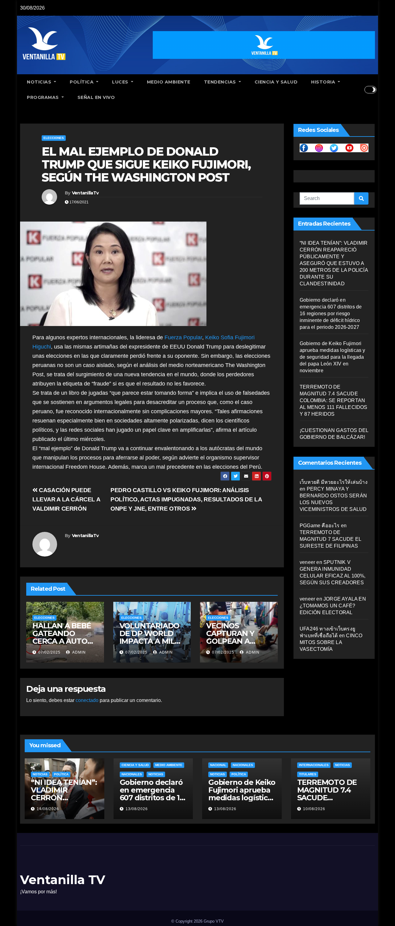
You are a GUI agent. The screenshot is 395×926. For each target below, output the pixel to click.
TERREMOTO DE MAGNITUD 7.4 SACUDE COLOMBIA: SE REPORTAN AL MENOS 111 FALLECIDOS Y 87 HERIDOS (334, 400)
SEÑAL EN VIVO (96, 97)
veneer (307, 562)
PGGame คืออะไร (320, 525)
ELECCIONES (54, 138)
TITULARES (307, 774)
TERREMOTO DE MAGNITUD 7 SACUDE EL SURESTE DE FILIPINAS (330, 539)
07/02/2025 (49, 652)
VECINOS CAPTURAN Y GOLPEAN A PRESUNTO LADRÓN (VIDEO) (237, 641)
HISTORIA (324, 82)
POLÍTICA (82, 82)
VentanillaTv (85, 193)
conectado (87, 700)
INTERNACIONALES (314, 765)
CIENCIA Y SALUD (276, 82)
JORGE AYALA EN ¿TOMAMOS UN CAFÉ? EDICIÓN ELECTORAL (333, 605)
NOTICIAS (40, 82)
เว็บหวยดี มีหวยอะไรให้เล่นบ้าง (334, 482)
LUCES (121, 82)
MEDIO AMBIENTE (168, 82)
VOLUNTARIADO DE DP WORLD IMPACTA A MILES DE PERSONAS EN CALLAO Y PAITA (151, 641)
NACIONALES (132, 774)
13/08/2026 (137, 809)
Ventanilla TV (62, 879)
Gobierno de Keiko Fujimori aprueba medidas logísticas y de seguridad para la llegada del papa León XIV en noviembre (332, 357)
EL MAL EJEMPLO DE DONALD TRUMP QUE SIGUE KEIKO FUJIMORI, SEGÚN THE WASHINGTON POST (146, 164)
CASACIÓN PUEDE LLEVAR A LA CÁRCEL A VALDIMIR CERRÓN (66, 499)
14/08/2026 (48, 809)
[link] (183, 337)
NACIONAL (218, 765)
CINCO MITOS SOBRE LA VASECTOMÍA (331, 642)
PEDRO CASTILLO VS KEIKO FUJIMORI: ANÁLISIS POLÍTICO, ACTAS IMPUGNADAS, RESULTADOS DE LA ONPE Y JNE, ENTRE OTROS (186, 499)
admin (78, 652)
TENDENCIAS (221, 82)
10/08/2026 (314, 809)
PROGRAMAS (43, 97)
